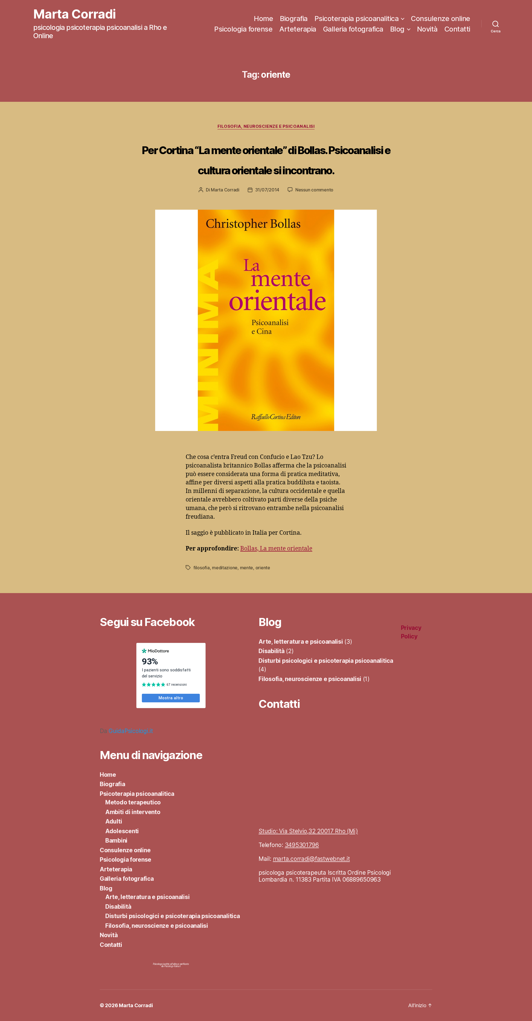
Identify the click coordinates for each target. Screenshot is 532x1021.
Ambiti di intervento (132, 812)
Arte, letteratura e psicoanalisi (147, 896)
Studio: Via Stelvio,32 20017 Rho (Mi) (308, 831)
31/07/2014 (267, 190)
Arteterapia (297, 29)
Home (263, 18)
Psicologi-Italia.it (172, 966)
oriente (262, 567)
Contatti (457, 29)
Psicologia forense (243, 29)
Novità (427, 29)
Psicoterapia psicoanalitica (356, 18)
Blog (397, 29)
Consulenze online (440, 18)
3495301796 (302, 844)
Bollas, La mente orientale (276, 548)
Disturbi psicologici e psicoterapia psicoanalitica (172, 916)
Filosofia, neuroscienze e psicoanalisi (266, 126)
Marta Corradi (74, 14)
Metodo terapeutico (133, 802)
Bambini (116, 840)
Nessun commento (314, 190)
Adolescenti (122, 831)
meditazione (224, 567)
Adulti (113, 821)
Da (126, 731)
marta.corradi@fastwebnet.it (311, 858)
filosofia (201, 567)
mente (246, 567)
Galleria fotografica (353, 29)
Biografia (294, 18)
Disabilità (118, 906)
